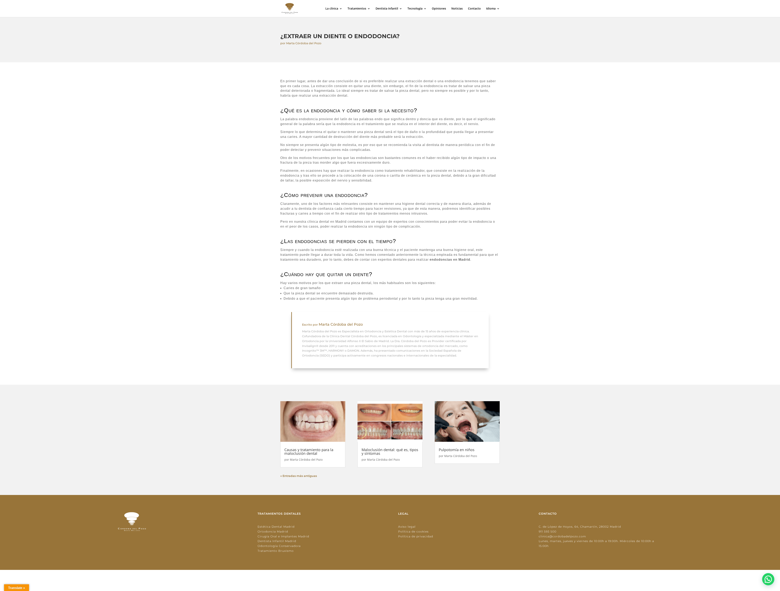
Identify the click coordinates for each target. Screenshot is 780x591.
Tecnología (414, 8)
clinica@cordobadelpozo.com (562, 536)
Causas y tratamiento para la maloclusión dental (308, 451)
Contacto (474, 8)
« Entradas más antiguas (298, 476)
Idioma (491, 8)
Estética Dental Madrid (276, 526)
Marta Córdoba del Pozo (303, 43)
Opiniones (439, 8)
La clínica (331, 8)
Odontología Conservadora (279, 546)
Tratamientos (357, 8)
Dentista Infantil (387, 8)
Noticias (457, 8)
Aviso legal (407, 526)
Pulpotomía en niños (456, 449)
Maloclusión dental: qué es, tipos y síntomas (390, 451)
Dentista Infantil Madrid (277, 541)
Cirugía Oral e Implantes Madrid (283, 536)
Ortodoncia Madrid (273, 531)
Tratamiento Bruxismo (276, 551)
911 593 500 (547, 531)
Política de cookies (413, 531)
